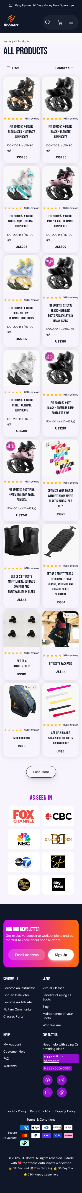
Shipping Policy (65, 1111)
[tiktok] (62, 1092)
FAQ (6, 1058)
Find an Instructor (16, 995)
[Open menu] (71, 22)
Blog (46, 1007)
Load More (41, 772)
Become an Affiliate (17, 1002)
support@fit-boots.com (53, 1058)
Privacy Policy (16, 1111)
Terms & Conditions (41, 1119)
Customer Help (14, 1051)
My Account (12, 1044)
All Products (22, 41)
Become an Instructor (19, 988)
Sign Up (61, 954)
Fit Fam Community (17, 1009)
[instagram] (62, 1080)
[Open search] (48, 22)
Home (7, 41)
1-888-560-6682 (57, 1068)
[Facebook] (48, 1080)
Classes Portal (13, 1016)
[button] (64, 68)
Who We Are (52, 1025)
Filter (15, 68)
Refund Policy (40, 1111)
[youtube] (48, 1092)
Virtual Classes (53, 988)
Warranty (10, 1066)
